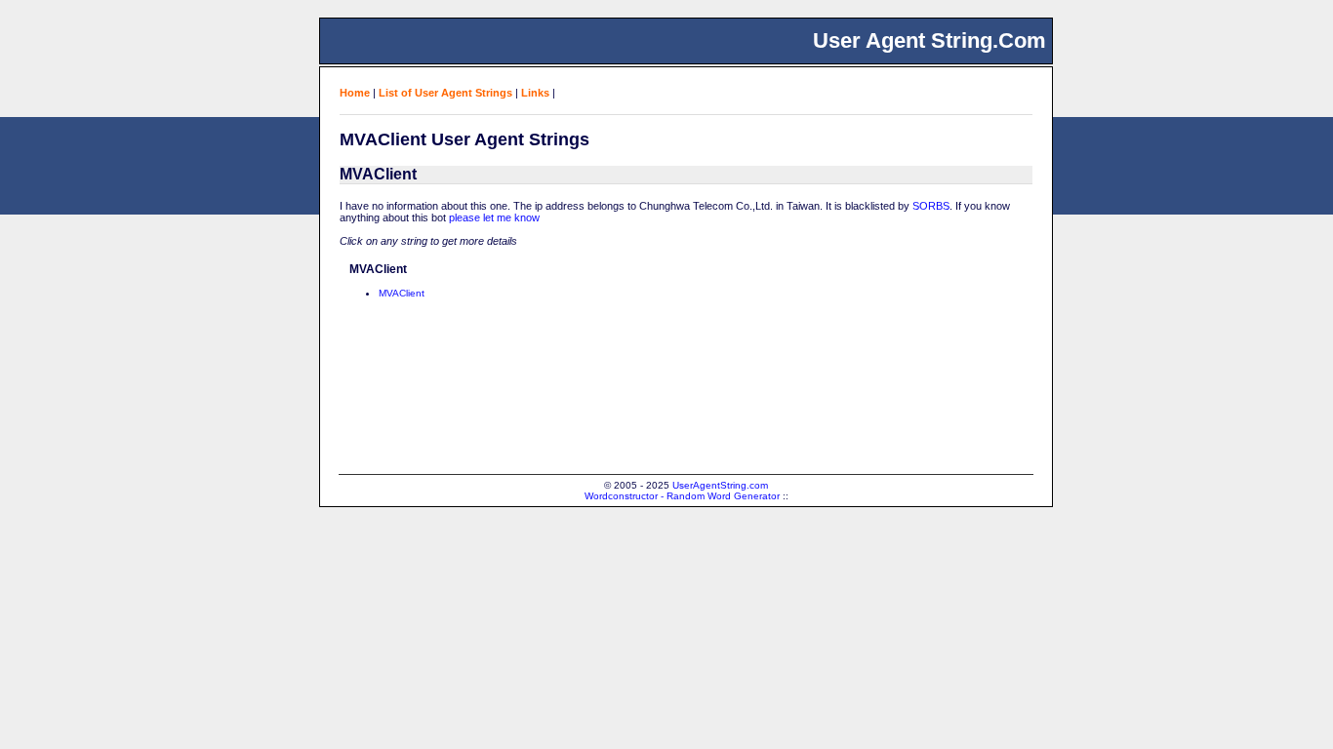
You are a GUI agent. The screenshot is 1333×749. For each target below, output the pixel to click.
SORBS (930, 206)
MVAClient (401, 293)
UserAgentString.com (720, 485)
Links (535, 93)
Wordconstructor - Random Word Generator (682, 496)
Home (355, 93)
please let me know (494, 217)
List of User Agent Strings (445, 93)
